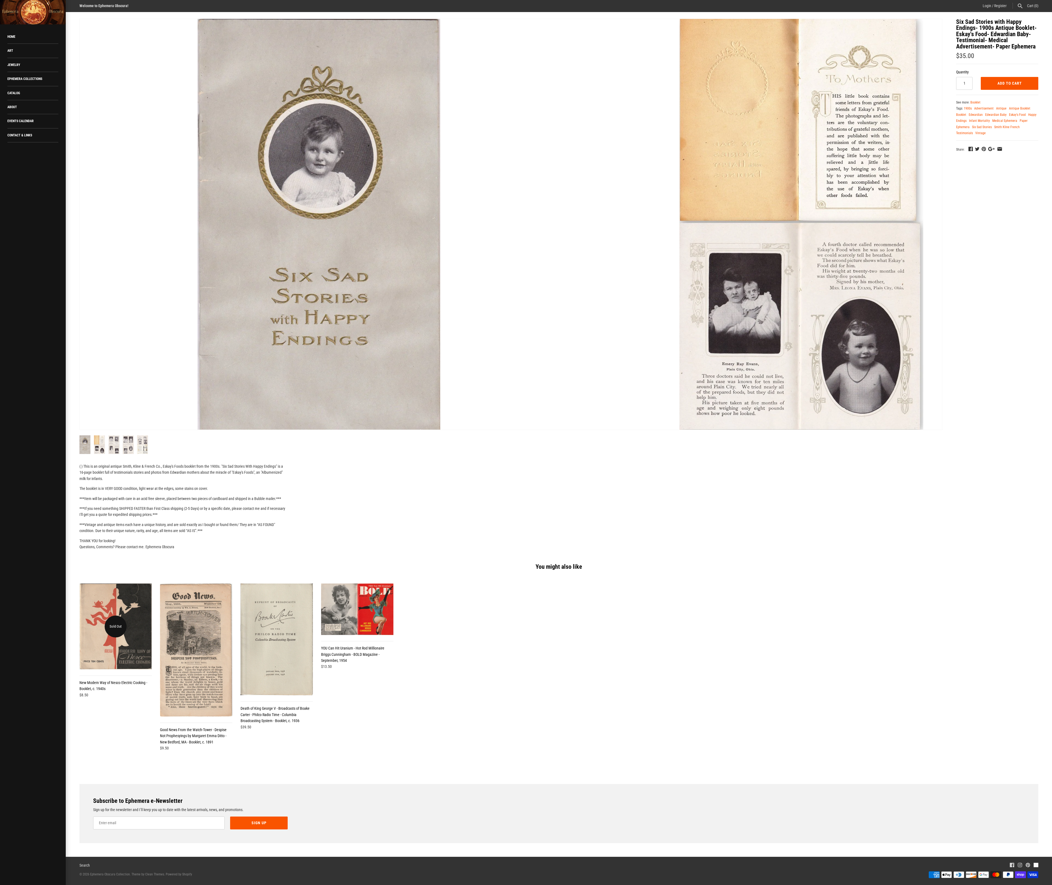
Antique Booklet (1019, 108)
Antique (1001, 108)
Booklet (975, 102)
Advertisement (984, 108)
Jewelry (13, 65)
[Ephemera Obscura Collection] (33, 12)
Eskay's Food (1017, 115)
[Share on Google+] (991, 149)
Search (84, 865)
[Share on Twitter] (977, 149)
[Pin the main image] (984, 149)
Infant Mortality (979, 121)
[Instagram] (1020, 865)
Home (11, 37)
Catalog (13, 93)
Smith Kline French (1007, 127)
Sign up (259, 823)
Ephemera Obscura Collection (110, 874)
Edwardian (976, 115)
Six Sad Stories (982, 127)
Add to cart (1009, 83)
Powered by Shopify (179, 874)
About (12, 107)
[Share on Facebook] (970, 149)
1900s (968, 108)
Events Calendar (20, 121)
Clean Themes (154, 874)
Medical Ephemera (1004, 121)
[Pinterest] (1028, 865)
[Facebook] (1012, 865)
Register (1000, 6)
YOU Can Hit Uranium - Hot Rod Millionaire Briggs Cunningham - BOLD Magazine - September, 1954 (352, 654)
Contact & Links (19, 135)
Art (10, 51)
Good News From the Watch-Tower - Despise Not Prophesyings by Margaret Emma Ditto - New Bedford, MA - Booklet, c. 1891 (193, 736)
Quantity (962, 72)
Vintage (980, 133)
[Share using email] (999, 149)
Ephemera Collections (24, 79)
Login (987, 6)
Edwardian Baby (996, 115)
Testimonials (964, 133)
